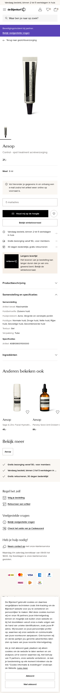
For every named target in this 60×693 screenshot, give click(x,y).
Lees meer (22, 668)
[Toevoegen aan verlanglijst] (53, 213)
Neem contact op (16, 546)
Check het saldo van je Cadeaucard (26, 528)
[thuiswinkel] (39, 584)
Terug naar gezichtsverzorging (21, 40)
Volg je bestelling (16, 497)
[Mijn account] (40, 9)
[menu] (4, 9)
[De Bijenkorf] (16, 9)
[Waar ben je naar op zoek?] (6, 18)
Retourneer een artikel (19, 504)
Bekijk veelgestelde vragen (16, 33)
